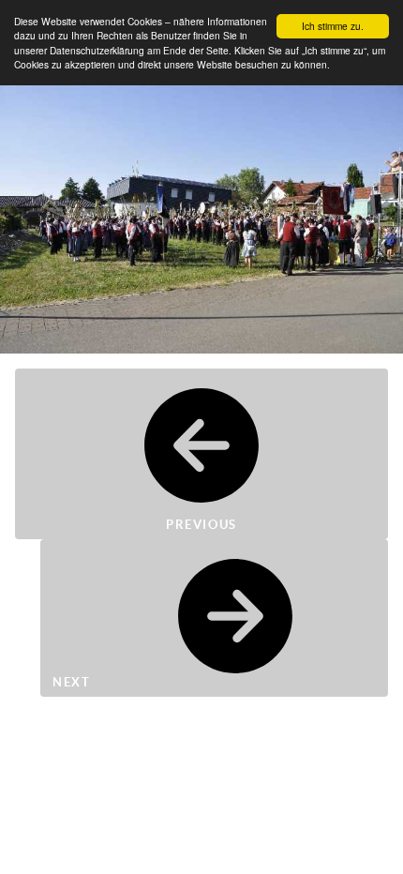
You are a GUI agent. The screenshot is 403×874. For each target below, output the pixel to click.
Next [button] (73, 682)
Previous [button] (201, 525)
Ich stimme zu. (333, 26)
